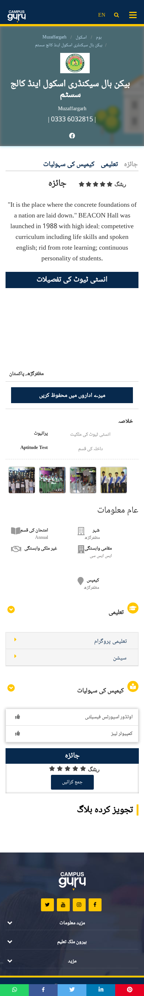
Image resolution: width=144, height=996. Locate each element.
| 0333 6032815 (70, 119)
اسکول (81, 37)
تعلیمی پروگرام (110, 641)
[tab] (72, 640)
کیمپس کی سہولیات (69, 165)
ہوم (99, 37)
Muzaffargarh (54, 37)
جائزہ (131, 165)
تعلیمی (109, 165)
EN (101, 15)
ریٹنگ (120, 184)
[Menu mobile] (133, 14)
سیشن (120, 658)
